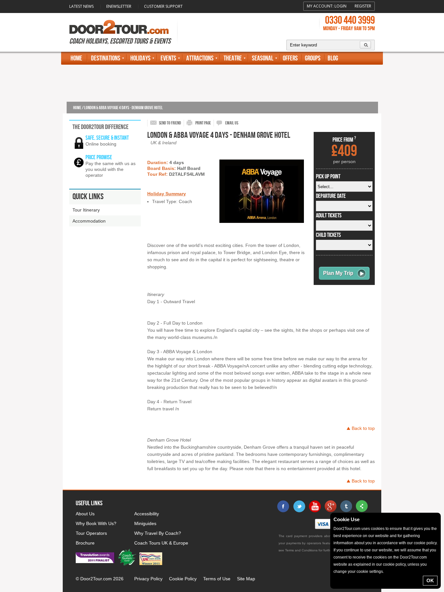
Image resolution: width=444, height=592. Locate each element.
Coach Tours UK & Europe (161, 543)
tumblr (346, 506)
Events (168, 58)
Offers (290, 58)
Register (363, 6)
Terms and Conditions (301, 550)
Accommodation (89, 221)
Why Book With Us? (96, 523)
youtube (314, 506)
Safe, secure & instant (107, 138)
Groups (312, 58)
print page (203, 123)
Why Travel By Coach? (157, 533)
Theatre (233, 58)
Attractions (200, 58)
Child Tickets (328, 235)
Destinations (105, 58)
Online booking (100, 144)
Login (340, 6)
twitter (299, 506)
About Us (85, 513)
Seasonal (262, 58)
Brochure (85, 543)
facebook (283, 506)
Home (76, 58)
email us (231, 123)
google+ (330, 506)
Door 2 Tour (119, 26)
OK (430, 580)
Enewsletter (118, 6)
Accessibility (146, 513)
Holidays (140, 58)
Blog (333, 58)
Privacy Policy (148, 578)
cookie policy (425, 543)
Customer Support (163, 6)
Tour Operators (91, 533)
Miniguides (145, 523)
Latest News (81, 6)
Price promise (98, 157)
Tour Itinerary (86, 209)
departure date (331, 196)
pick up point (328, 177)
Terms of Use (216, 578)
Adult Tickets (329, 216)
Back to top (363, 428)
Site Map (246, 578)
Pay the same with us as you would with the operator (110, 169)
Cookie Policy (183, 578)
